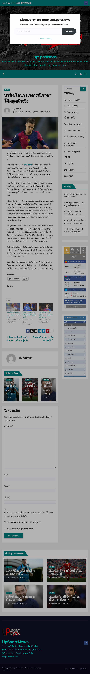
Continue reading (45, 39)
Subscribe (69, 31)
